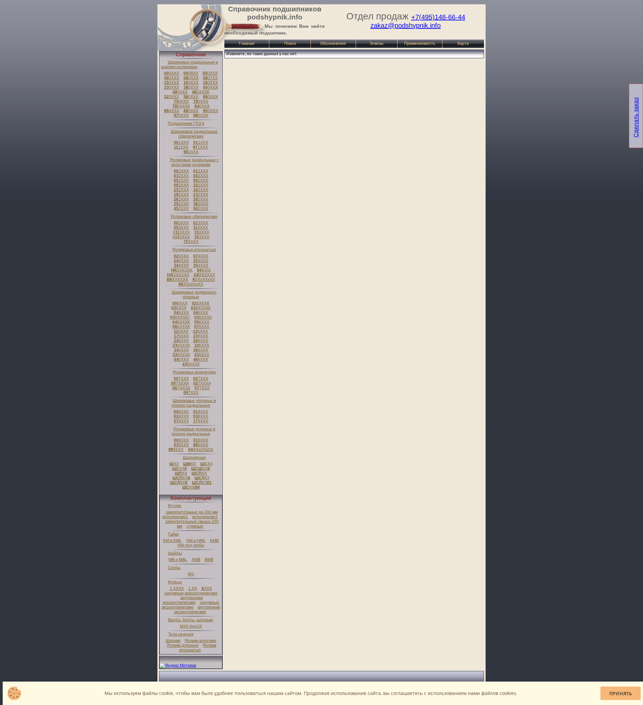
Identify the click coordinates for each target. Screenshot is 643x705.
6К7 (180, 317)
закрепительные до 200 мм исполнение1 (190, 514)
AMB (196, 559)
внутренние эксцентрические (197, 609)
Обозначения (333, 43)
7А (180, 383)
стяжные (195, 526)
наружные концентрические (191, 593)
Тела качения (181, 634)
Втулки (174, 505)
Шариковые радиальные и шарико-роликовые (189, 64)
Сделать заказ (636, 117)
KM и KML (172, 540)
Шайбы (175, 553)
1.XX (192, 588)
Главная (247, 43)
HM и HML (196, 540)
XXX (206, 588)
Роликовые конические (194, 372)
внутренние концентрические (183, 600)
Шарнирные (194, 457)
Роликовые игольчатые (194, 249)
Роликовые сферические (194, 216)
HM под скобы (190, 545)
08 (191, 73)
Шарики (173, 640)
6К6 (201, 308)
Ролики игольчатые (197, 647)
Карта (463, 43)
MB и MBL (177, 559)
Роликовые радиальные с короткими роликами (194, 162)
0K (201, 92)
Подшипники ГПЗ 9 (186, 123)
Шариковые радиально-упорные (194, 294)
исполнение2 (205, 517)
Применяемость (419, 43)
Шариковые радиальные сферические (194, 134)
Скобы (174, 567)
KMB (214, 540)
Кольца (175, 582)
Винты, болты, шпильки (190, 620)
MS (191, 574)
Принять (620, 693)
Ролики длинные (183, 645)
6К (200, 303)
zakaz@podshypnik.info (405, 25)
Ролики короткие (200, 640)
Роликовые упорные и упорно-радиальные (193, 431)
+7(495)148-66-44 (438, 17)
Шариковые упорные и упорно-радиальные (193, 403)
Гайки (173, 534)
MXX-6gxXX (191, 626)
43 (181, 232)
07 (210, 78)
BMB (209, 559)
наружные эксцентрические (190, 605)
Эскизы (376, 43)
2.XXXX (177, 588)
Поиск (290, 43)
